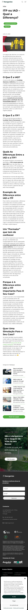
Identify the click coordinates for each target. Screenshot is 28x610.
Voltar (4, 6)
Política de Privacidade (18, 608)
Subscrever (14, 498)
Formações (18, 574)
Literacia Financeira (10, 23)
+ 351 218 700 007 (8, 517)
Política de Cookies (8, 608)
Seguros (7, 26)
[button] (25, 578)
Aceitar (14, 596)
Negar (14, 601)
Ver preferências (14, 605)
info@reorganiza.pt (9, 523)
